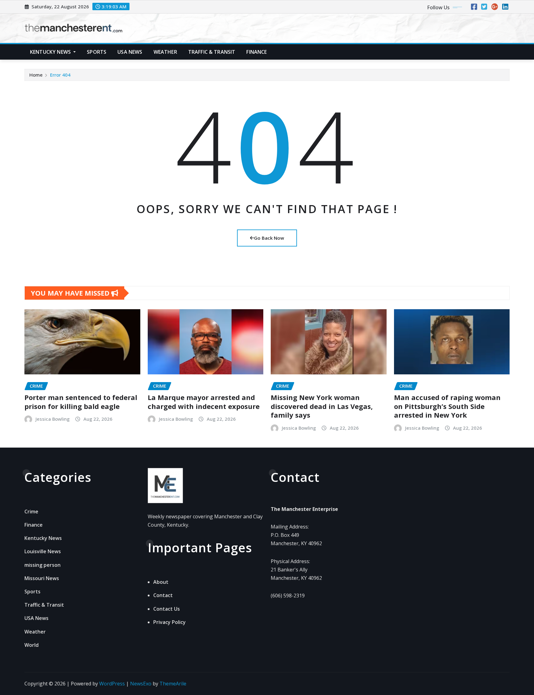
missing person (42, 565)
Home (36, 75)
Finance (256, 51)
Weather (165, 51)
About (160, 582)
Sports (96, 51)
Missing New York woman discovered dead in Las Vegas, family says (322, 406)
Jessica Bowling (53, 419)
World (31, 645)
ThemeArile (172, 683)
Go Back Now (269, 238)
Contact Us (166, 608)
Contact (163, 595)
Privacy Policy (169, 622)
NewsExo (140, 683)
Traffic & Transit (211, 51)
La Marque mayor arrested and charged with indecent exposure (204, 402)
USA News (129, 51)
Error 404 (60, 75)
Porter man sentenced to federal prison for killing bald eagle (80, 402)
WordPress (112, 683)
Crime (31, 511)
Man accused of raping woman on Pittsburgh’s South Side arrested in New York (447, 406)
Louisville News (42, 551)
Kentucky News (51, 51)
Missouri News (41, 578)
